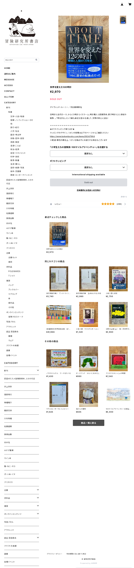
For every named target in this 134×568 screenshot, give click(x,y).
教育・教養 (14, 160)
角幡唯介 (10, 198)
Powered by (85, 563)
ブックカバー (13, 289)
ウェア (10, 340)
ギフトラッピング (58, 161)
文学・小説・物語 (17, 116)
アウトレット (11, 327)
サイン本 (9, 233)
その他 (11, 307)
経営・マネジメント (18, 153)
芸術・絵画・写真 (17, 167)
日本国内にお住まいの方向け (88, 190)
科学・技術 (14, 157)
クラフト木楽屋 (12, 345)
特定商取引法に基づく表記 (76, 554)
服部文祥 (10, 203)
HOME (7, 68)
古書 (8, 253)
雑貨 (8, 281)
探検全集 (10, 218)
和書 (10, 112)
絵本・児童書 (15, 171)
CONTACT (9, 91)
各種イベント (11, 355)
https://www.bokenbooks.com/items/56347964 (72, 136)
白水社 (9, 223)
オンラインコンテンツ (15, 312)
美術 (10, 262)
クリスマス (10, 248)
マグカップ (12, 294)
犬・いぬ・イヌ (11, 243)
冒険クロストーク (15, 317)
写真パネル (11, 322)
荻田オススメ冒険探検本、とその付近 (19, 378)
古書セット (12, 257)
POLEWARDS (14, 271)
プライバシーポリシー (54, 554)
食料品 (11, 303)
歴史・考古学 (15, 135)
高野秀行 (10, 193)
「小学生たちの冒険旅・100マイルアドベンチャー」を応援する (79, 147)
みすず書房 (11, 228)
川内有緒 (10, 208)
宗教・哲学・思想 (17, 138)
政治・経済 (14, 149)
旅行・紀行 (14, 127)
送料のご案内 (10, 74)
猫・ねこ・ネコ (12, 238)
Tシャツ (11, 276)
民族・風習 (14, 142)
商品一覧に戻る (88, 423)
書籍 (10, 336)
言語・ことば (15, 146)
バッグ (10, 285)
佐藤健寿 (10, 213)
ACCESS (8, 85)
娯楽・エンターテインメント (21, 175)
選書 (8, 350)
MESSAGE (9, 79)
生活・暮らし (15, 164)
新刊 (8, 107)
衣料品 (9, 267)
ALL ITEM (9, 97)
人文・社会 (14, 131)
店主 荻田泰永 (12, 331)
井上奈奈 (10, 188)
